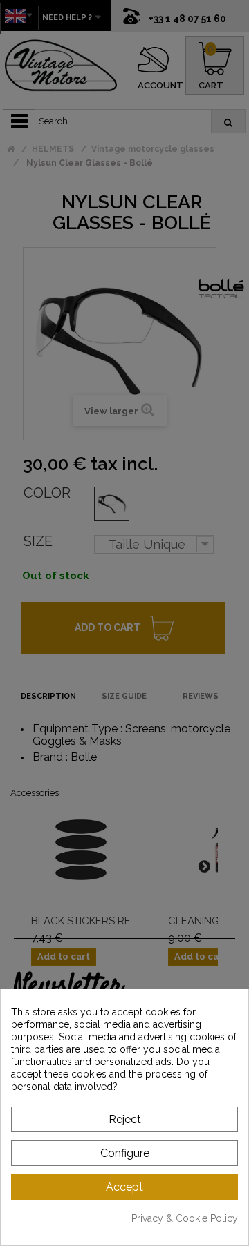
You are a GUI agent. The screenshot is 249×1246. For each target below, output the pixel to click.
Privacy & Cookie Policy (184, 1218)
